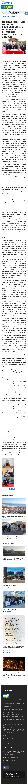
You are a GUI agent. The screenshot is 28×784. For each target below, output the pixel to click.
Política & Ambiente (12, 16)
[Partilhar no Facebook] (10, 489)
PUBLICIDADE (9, 774)
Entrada (4, 16)
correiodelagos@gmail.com (12, 760)
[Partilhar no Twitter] (13, 489)
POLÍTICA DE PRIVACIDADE (12, 776)
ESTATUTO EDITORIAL (11, 773)
